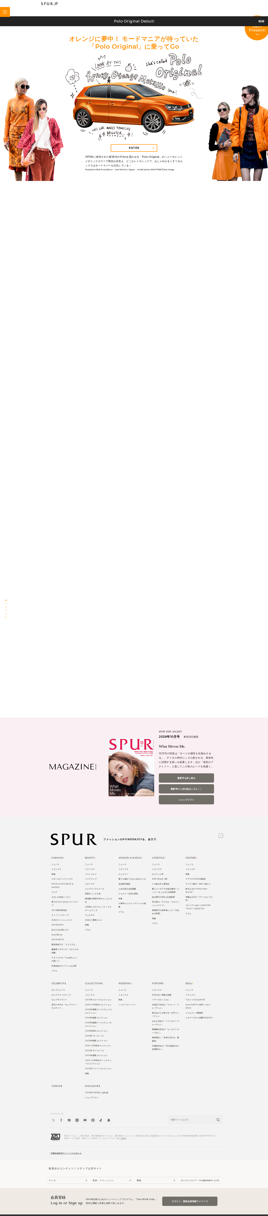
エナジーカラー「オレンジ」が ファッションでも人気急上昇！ (173, 612)
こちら (123, 1138)
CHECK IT (171, 403)
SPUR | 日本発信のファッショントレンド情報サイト (49, 3)
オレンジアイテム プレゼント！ (173, 640)
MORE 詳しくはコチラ (134, 567)
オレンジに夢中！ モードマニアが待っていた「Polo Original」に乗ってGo (94, 612)
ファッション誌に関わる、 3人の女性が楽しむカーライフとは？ (174, 626)
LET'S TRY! (134, 220)
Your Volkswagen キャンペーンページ (134, 655)
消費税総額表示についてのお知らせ (66, 1153)
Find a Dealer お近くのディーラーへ (186, 655)
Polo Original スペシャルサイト (81, 655)
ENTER (134, 148)
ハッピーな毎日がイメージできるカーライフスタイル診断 (94, 626)
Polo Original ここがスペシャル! (94, 640)
